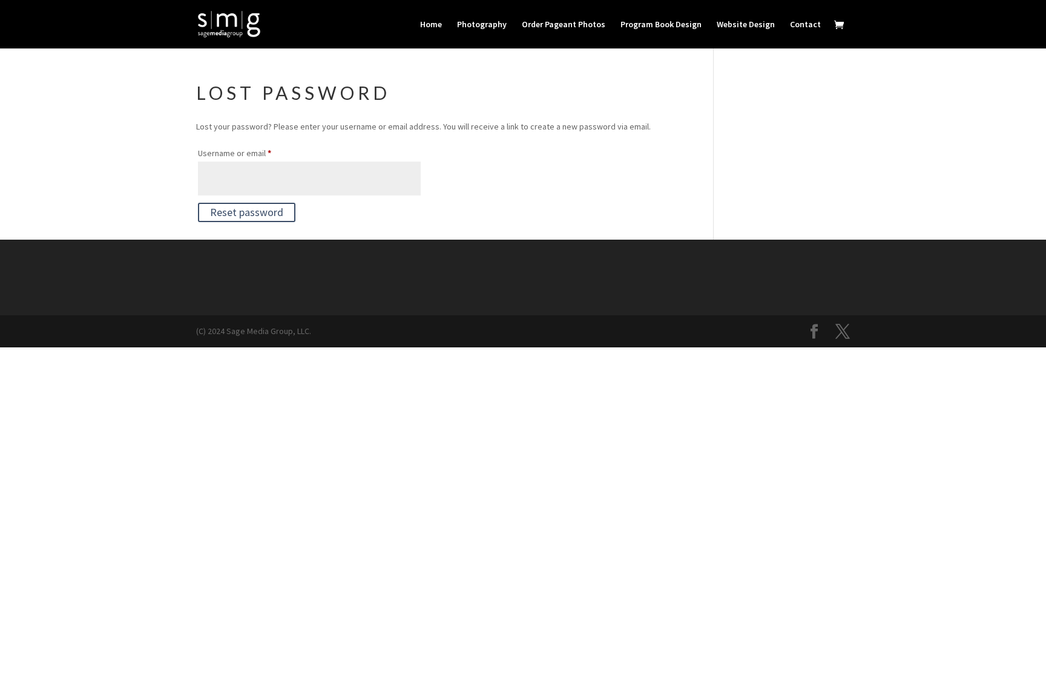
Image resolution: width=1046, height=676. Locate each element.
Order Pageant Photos (563, 25)
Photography (482, 25)
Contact (805, 25)
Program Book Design (661, 25)
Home (431, 25)
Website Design (746, 25)
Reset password (246, 212)
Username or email (251, 153)
